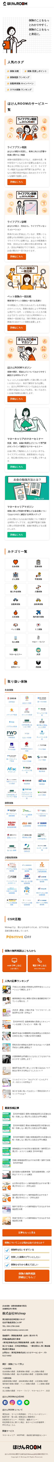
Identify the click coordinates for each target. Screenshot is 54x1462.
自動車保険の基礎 (9, 1381)
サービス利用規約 (19, 1414)
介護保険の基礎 (41, 1374)
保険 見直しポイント (37, 71)
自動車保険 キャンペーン (22, 83)
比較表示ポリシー (9, 1420)
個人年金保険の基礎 (25, 1374)
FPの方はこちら (8, 1425)
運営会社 (6, 1414)
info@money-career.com (17, 1330)
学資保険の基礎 (8, 1374)
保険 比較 (14, 71)
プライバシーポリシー (37, 1414)
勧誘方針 (6, 1417)
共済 (48, 1391)
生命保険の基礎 (8, 1371)
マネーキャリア (8, 1435)
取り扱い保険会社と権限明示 (23, 1417)
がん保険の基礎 (38, 1371)
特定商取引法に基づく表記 (13, 1422)
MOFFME (21, 1435)
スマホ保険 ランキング (21, 89)
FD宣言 (22, 1420)
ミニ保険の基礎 (43, 1384)
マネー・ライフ (23, 1391)
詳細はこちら (16, 182)
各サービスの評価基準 (35, 1422)
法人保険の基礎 (8, 1391)
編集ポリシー (32, 1420)
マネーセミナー (38, 1391)
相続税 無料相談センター (37, 1435)
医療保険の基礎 (23, 1371)
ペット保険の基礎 (28, 1384)
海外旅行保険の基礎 (10, 1384)
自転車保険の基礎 (26, 1381)
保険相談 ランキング (19, 77)
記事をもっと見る (27, 1232)
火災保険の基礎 (41, 1381)
